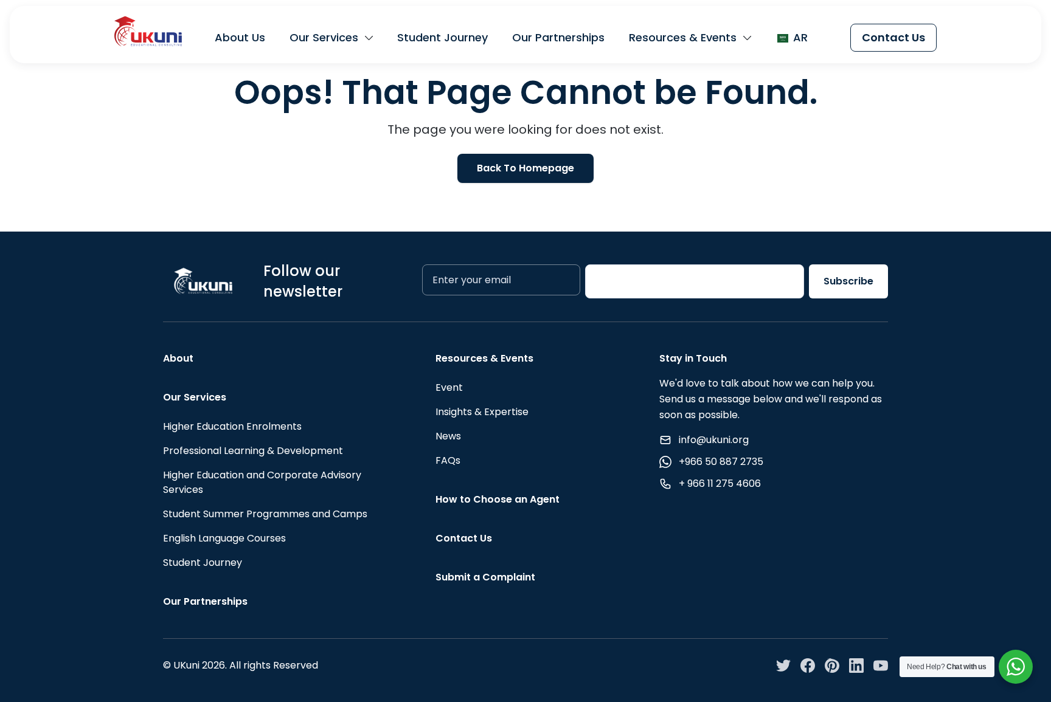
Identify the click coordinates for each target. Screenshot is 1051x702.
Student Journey (442, 37)
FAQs (447, 460)
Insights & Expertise (482, 412)
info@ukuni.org (714, 440)
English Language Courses (224, 538)
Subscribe (848, 281)
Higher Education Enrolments (232, 426)
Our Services (324, 37)
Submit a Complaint (485, 577)
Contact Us (893, 37)
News (448, 436)
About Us (240, 37)
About (178, 358)
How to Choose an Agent (497, 499)
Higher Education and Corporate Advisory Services (262, 482)
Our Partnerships (558, 37)
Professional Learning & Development (253, 451)
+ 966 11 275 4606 (720, 483)
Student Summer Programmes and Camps (265, 514)
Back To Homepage (525, 168)
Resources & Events (683, 37)
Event (449, 387)
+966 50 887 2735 (721, 462)
